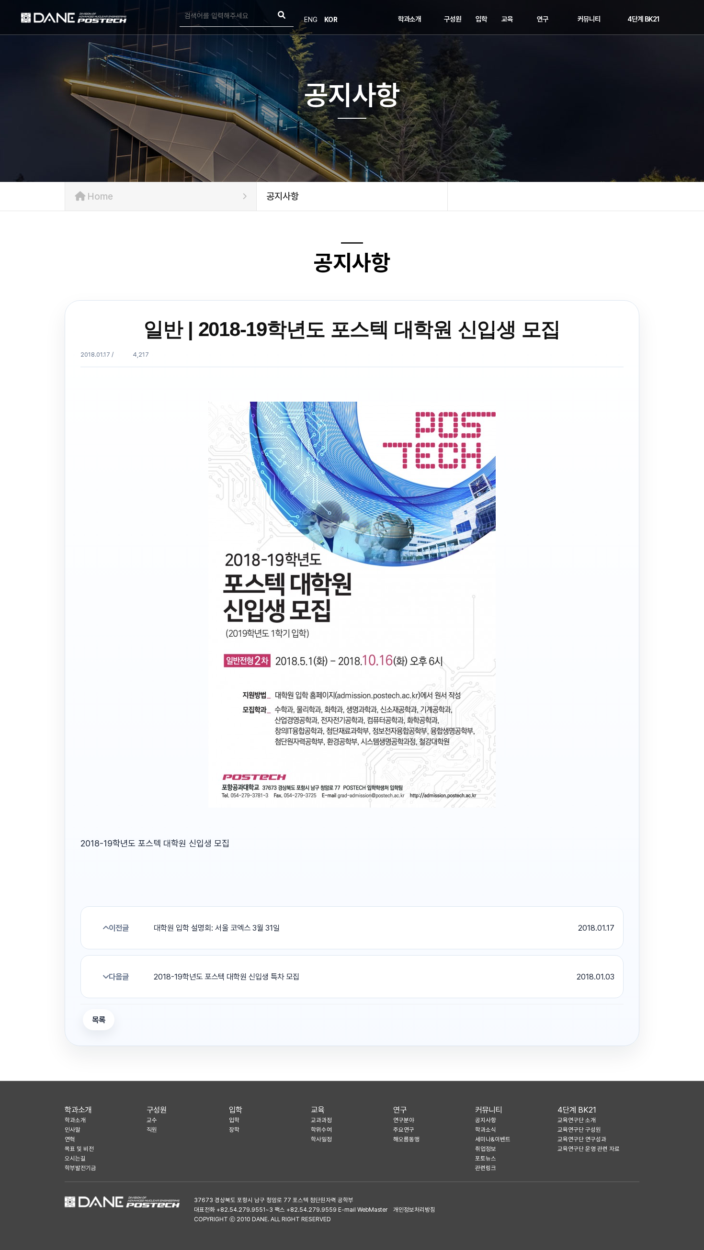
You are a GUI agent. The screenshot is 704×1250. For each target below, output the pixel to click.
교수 (152, 1120)
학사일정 (321, 1139)
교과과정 (321, 1120)
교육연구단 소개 (576, 1120)
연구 (542, 19)
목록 (98, 1020)
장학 (234, 1129)
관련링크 (485, 1167)
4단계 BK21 (643, 19)
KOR (331, 19)
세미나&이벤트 (493, 1139)
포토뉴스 (485, 1158)
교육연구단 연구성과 (581, 1139)
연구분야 (403, 1120)
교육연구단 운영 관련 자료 (588, 1148)
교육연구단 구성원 (579, 1129)
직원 (152, 1129)
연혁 (70, 1139)
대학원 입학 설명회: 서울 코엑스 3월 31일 (384, 928)
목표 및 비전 (79, 1148)
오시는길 (75, 1158)
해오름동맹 (406, 1139)
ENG (311, 19)
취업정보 (485, 1148)
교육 (507, 19)
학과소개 (409, 19)
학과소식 (485, 1129)
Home (99, 196)
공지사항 (485, 1120)
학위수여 (321, 1129)
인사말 (72, 1129)
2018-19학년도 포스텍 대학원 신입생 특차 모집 (384, 976)
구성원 (452, 19)
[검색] (282, 16)
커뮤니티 (589, 19)
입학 (481, 19)
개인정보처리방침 (414, 1209)
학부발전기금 (80, 1167)
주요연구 (403, 1129)
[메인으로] (73, 17)
